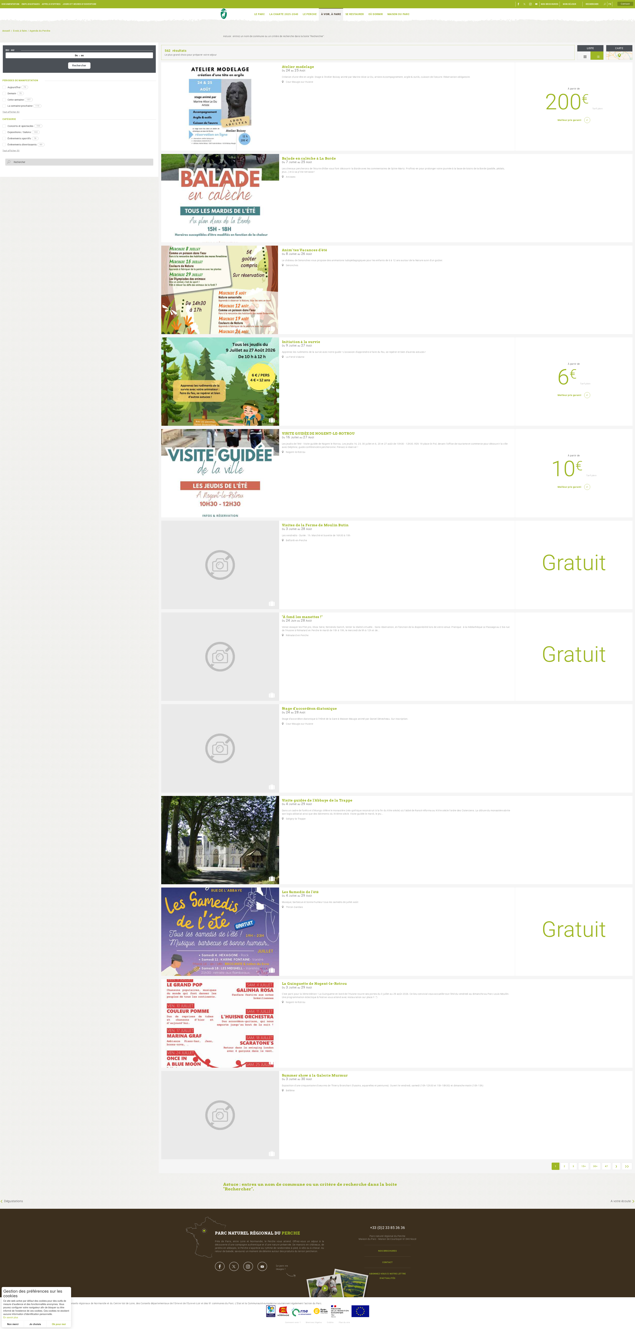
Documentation (10, 4)
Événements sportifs (22, 138)
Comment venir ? (293, 1322)
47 (606, 1166)
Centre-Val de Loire (270, 1311)
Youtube (536, 4)
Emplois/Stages (31, 4)
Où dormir (375, 14)
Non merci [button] (13, 1324)
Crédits (330, 1322)
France (340, 1311)
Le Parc (259, 14)
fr (610, 4)
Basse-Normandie (283, 1311)
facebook (220, 1266)
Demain (15, 93)
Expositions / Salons (23, 132)
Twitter (525, 4)
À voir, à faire (331, 14)
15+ (583, 1166)
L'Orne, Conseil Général (301, 1311)
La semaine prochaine (23, 106)
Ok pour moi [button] (59, 1324)
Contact (625, 3)
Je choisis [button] (35, 1324)
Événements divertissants (25, 144)
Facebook (519, 4)
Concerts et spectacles (24, 126)
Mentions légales (314, 1322)
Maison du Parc (398, 14)
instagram (248, 1266)
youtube (262, 1266)
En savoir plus (10, 1317)
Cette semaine (19, 99)
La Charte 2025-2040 (283, 14)
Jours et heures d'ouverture (79, 4)
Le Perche (310, 14)
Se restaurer (354, 14)
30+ (595, 1166)
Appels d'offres (51, 4)
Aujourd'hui (17, 87)
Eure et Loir (321, 1311)
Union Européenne (360, 1311)
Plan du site (344, 1322)
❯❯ (627, 1166)
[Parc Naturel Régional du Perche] (224, 14)
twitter (234, 1266)
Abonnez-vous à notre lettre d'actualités (387, 1275)
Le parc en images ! (282, 1267)
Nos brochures (549, 4)
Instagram (530, 4)
